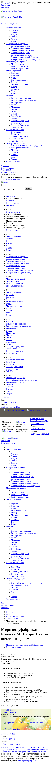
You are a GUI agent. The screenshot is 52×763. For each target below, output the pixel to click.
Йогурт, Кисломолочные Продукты (26, 145)
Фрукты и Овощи (13, 28)
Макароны (15, 107)
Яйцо (13, 93)
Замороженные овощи (20, 48)
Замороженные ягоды (20, 46)
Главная (9, 612)
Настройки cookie (38, 752)
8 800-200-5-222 (8, 170)
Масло (14, 109)
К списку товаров (13, 647)
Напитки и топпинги (15, 130)
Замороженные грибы (20, 53)
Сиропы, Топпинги (19, 136)
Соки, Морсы (17, 139)
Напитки (15, 134)
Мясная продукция (14, 71)
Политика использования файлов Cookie (32, 749)
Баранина (15, 73)
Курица (14, 82)
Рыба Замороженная (20, 68)
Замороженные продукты (17, 44)
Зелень (14, 37)
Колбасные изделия (19, 80)
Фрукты (14, 30)
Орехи (14, 114)
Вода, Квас (16, 132)
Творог (14, 159)
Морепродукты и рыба (16, 62)
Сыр (13, 157)
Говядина (15, 75)
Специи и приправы (20, 121)
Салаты (14, 39)
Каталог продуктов (9, 23)
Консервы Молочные (20, 148)
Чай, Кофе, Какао (18, 141)
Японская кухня (13, 161)
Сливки (14, 152)
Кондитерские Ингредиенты (23, 100)
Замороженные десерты (21, 55)
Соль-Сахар (16, 116)
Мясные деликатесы (20, 84)
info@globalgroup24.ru (27, 761)
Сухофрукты (16, 123)
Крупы (14, 105)
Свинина (15, 89)
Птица (14, 87)
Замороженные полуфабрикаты (24, 57)
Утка (13, 91)
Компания (5, 5)
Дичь (13, 78)
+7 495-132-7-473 (8, 172)
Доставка (5, 166)
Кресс (13, 41)
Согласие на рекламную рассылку (15, 752)
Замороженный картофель (22, 50)
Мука (13, 111)
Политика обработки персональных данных (20, 747)
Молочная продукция (15, 143)
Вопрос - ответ (7, 168)
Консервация (16, 102)
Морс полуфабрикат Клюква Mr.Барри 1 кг (24, 645)
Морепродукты (17, 64)
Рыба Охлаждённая (19, 66)
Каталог (9, 614)
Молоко (14, 150)
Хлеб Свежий (17, 127)
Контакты (5, 7)
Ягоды (14, 34)
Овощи (14, 32)
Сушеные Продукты (20, 125)
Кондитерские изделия (21, 98)
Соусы (14, 118)
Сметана (14, 155)
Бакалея (9, 96)
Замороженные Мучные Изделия (25, 59)
